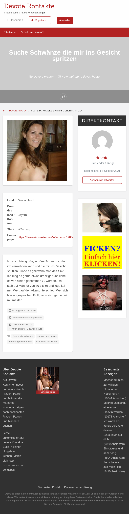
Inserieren (16, 20)
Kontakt (57, 487)
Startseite (10, 32)
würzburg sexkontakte (20, 341)
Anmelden (64, 20)
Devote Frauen (44, 76)
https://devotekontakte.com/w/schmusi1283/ (45, 237)
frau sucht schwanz (23, 336)
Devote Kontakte (29, 6)
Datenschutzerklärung (78, 487)
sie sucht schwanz (47, 336)
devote (102, 157)
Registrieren (41, 20)
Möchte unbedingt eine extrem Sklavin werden (114, 407)
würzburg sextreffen (46, 341)
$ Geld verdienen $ (32, 32)
